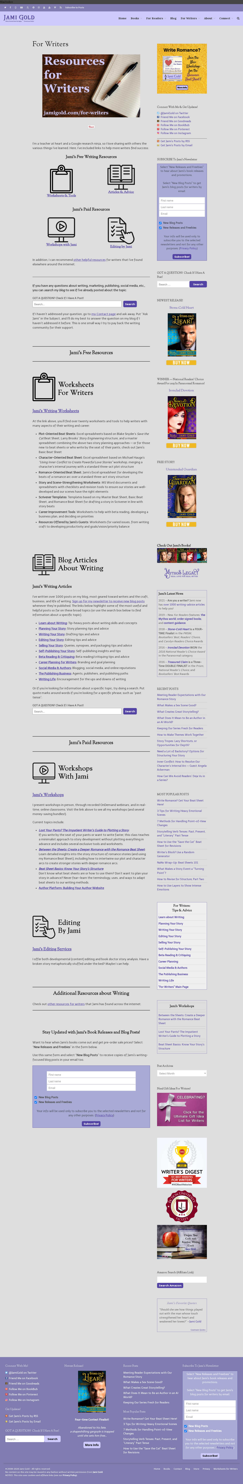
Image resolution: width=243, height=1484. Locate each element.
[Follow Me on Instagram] (39, 7)
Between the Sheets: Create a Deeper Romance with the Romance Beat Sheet (182, 1019)
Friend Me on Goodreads (175, 121)
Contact (178, 1469)
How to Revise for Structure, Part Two (180, 879)
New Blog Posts (48, 1097)
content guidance (175, 623)
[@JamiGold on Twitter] (5, 7)
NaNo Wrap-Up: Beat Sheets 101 (177, 862)
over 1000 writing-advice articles (184, 604)
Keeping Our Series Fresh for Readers (180, 728)
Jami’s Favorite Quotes (182, 1303)
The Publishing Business (55, 673)
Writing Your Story (52, 634)
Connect (224, 18)
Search (130, 304)
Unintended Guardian (181, 469)
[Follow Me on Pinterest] (33, 7)
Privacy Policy (104, 1115)
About (208, 18)
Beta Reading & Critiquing (56, 656)
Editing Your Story (51, 640)
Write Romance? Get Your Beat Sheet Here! (150, 1418)
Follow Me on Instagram (175, 133)
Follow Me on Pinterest (174, 129)
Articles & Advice (121, 192)
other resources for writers (66, 1004)
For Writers (189, 18)
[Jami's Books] (182, 562)
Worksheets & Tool (61, 195)
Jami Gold (195, 1321)
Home (122, 18)
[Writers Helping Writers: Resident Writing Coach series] (182, 1258)
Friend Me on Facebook (174, 117)
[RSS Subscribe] (61, 7)
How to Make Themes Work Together (180, 734)
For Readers (154, 18)
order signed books (189, 618)
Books (135, 18)
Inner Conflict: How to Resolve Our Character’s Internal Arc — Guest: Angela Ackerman (182, 765)
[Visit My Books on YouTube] (49, 7)
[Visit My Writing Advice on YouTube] (44, 7)
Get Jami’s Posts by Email (175, 145)
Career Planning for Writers (57, 662)
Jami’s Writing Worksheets (56, 411)
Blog (173, 18)
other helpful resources (89, 260)
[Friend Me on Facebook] (10, 7)
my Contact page (103, 314)
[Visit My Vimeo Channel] (55, 7)
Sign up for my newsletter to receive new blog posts (108, 601)
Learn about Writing (53, 623)
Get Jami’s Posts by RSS (174, 141)
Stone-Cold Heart (181, 308)
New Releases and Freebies (55, 1102)
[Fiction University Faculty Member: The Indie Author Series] (182, 1223)
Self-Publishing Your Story (57, 651)
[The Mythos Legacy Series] (182, 577)
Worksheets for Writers (225, 1469)
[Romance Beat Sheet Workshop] (182, 92)
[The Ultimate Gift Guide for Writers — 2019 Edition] (182, 1125)
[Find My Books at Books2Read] (28, 7)
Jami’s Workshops (48, 795)
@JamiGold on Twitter (173, 113)
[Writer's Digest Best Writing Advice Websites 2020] (182, 1187)
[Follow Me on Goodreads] (15, 8)
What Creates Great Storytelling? (178, 711)
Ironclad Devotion (181, 390)
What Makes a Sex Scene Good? (176, 705)
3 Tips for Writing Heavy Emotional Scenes (150, 1424)
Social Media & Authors (55, 668)
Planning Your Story (52, 628)
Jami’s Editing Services (52, 949)
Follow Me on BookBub (174, 125)
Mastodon (6, 2)
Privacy (206, 1469)
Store (196, 1469)
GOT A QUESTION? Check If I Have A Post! (58, 298)
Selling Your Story (51, 645)
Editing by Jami (121, 246)
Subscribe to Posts (74, 7)
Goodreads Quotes (198, 1330)
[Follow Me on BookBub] (21, 7)
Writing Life (47, 679)
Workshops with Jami (61, 244)
